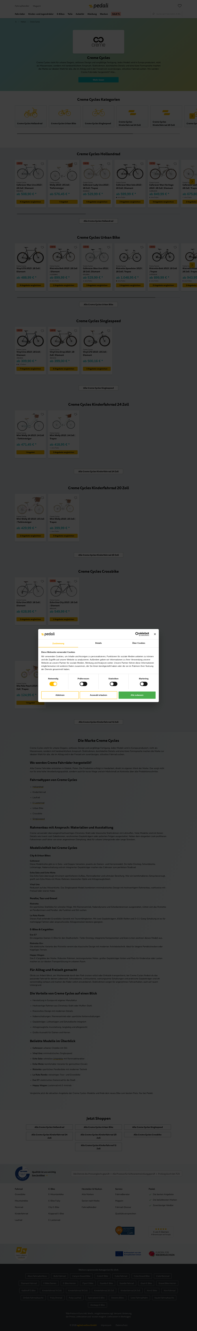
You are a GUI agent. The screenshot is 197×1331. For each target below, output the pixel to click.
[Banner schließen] (155, 634)
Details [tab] (98, 643)
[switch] (83, 684)
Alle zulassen (137, 695)
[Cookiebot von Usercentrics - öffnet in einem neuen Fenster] (137, 634)
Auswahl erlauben (98, 695)
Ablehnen (60, 695)
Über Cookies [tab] (138, 643)
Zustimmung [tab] (58, 643)
